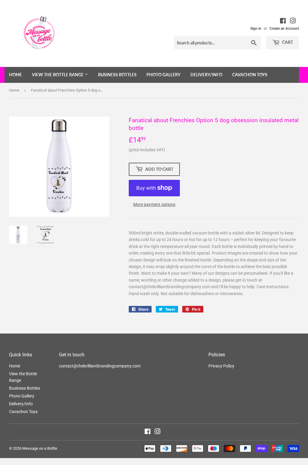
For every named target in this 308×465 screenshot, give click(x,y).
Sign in (255, 28)
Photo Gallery (163, 74)
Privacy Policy (221, 366)
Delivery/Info (206, 74)
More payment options (154, 204)
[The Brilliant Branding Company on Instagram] (293, 21)
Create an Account (284, 28)
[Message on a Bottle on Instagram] (158, 432)
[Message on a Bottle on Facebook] (147, 432)
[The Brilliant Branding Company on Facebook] (283, 21)
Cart (287, 42)
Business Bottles (117, 74)
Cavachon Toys (249, 74)
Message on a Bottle (39, 448)
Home (15, 74)
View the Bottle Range (58, 74)
